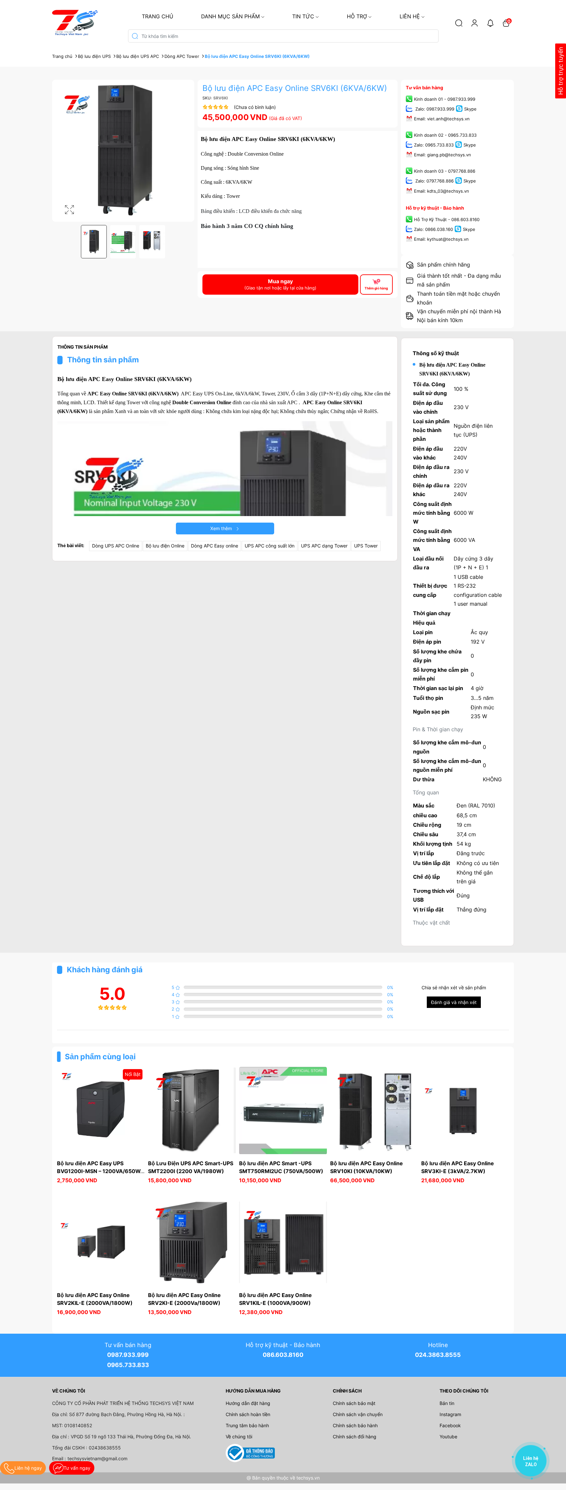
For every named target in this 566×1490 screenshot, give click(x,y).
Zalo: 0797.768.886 (434, 181)
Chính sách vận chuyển (358, 1414)
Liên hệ (410, 16)
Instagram (450, 1414)
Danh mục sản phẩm (230, 16)
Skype (470, 109)
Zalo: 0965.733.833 (434, 145)
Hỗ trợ (357, 16)
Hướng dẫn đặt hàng (248, 1403)
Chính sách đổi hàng (354, 1436)
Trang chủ (157, 16)
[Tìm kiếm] (459, 23)
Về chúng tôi (239, 1436)
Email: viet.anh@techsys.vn (442, 118)
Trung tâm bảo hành (247, 1425)
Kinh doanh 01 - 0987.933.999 (444, 99)
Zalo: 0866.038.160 (433, 229)
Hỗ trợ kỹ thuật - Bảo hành (435, 208)
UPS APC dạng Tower (324, 545)
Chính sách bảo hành (355, 1425)
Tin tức (303, 16)
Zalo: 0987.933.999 (434, 109)
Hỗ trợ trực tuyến (560, 71)
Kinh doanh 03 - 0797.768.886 (444, 171)
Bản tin (447, 1403)
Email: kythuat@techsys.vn (441, 239)
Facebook (450, 1425)
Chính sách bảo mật (354, 1403)
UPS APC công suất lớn (269, 545)
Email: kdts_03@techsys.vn (441, 191)
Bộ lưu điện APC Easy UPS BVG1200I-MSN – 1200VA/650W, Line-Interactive (100, 1171)
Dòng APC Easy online (214, 545)
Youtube (448, 1436)
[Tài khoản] (474, 23)
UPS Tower (366, 545)
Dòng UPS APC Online (115, 545)
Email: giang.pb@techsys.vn (442, 155)
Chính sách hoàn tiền (248, 1414)
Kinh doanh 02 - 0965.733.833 (445, 135)
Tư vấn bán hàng (424, 87)
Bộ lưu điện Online (165, 545)
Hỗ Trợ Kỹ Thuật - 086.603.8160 (447, 219)
